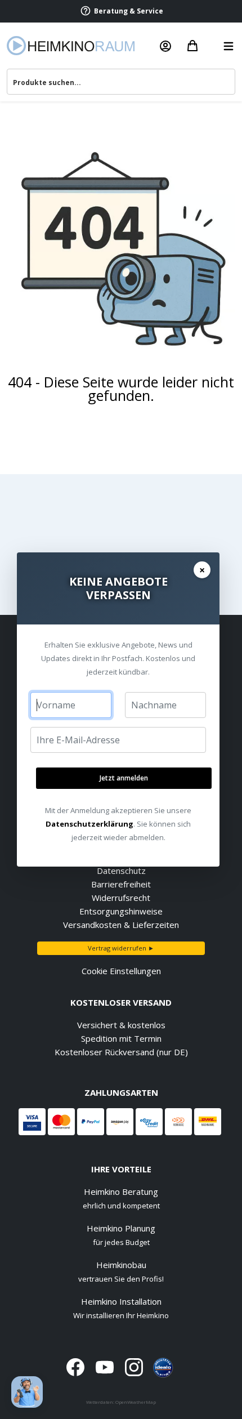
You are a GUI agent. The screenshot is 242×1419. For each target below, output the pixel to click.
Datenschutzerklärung (89, 824)
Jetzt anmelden (124, 778)
